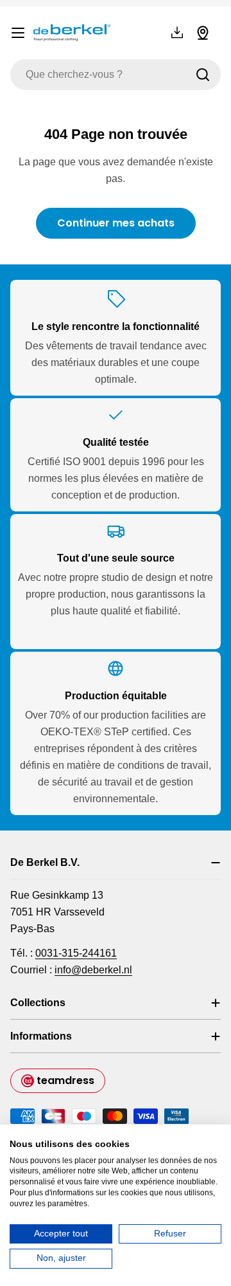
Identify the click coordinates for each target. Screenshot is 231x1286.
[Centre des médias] (177, 33)
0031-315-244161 (76, 953)
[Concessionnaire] (202, 33)
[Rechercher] (202, 74)
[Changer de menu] (18, 33)
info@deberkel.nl (93, 969)
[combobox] (115, 74)
